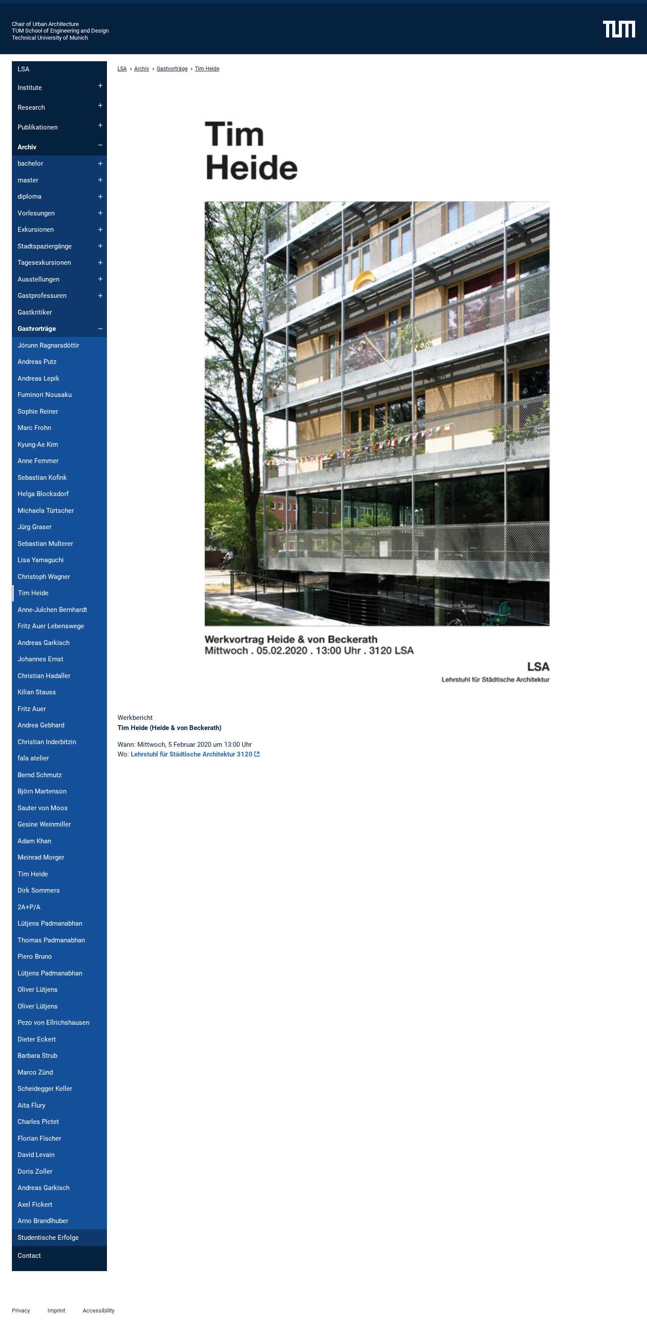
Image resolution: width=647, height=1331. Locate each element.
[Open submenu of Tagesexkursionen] (100, 262)
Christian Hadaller (44, 676)
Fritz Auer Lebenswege (51, 626)
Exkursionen (36, 230)
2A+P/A (29, 907)
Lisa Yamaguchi (41, 560)
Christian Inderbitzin (47, 742)
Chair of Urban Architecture (45, 24)
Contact (29, 1256)
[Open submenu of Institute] (100, 85)
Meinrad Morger (41, 857)
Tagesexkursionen (44, 263)
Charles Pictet (38, 1122)
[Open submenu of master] (100, 179)
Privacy (21, 1310)
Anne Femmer (38, 461)
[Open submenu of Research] (100, 105)
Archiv (27, 147)
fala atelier (33, 758)
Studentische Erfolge (48, 1238)
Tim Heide (33, 874)
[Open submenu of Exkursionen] (100, 229)
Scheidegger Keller (45, 1089)
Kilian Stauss (37, 692)
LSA (23, 69)
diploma (29, 196)
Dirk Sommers (39, 890)
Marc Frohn (34, 428)
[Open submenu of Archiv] (100, 145)
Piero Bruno (35, 956)
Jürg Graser (34, 527)
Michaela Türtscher (46, 511)
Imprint (56, 1310)
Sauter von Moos (43, 808)
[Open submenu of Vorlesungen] (100, 212)
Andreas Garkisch (44, 643)
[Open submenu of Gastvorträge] (100, 328)
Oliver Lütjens (38, 990)
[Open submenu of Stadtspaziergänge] (100, 245)
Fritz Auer (32, 709)
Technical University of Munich (50, 37)
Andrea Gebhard (41, 725)
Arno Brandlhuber (43, 1221)
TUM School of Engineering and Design (60, 30)
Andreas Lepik (38, 378)
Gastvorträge (37, 329)
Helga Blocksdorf (43, 494)
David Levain (36, 1155)
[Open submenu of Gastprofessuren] (100, 295)
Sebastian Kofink (42, 478)
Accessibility (98, 1310)
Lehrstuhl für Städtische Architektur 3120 (192, 754)
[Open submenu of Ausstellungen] (100, 278)
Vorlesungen (36, 213)
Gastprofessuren (42, 296)
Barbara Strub (37, 1056)
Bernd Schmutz (40, 775)
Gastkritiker (35, 312)
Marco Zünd (35, 1072)
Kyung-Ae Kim (38, 445)
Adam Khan (34, 841)
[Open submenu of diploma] (100, 196)
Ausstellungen (38, 279)
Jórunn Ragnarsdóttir (48, 345)
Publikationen (38, 127)
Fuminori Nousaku (45, 395)
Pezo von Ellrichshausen (53, 1023)
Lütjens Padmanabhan (50, 923)
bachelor (30, 163)
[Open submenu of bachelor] (100, 163)
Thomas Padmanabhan (51, 940)
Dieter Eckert (37, 1039)
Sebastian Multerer (45, 544)
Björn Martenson (42, 791)
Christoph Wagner (44, 577)
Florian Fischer (39, 1138)
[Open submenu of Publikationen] (100, 125)
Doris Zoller (35, 1171)
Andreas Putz (37, 362)
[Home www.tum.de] (619, 29)
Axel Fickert (35, 1205)
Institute (30, 88)
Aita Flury (31, 1105)
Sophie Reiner (38, 411)
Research (31, 107)
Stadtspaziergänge (45, 246)
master (28, 180)
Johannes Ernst (40, 659)
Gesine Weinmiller (44, 824)
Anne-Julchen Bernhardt (52, 610)
